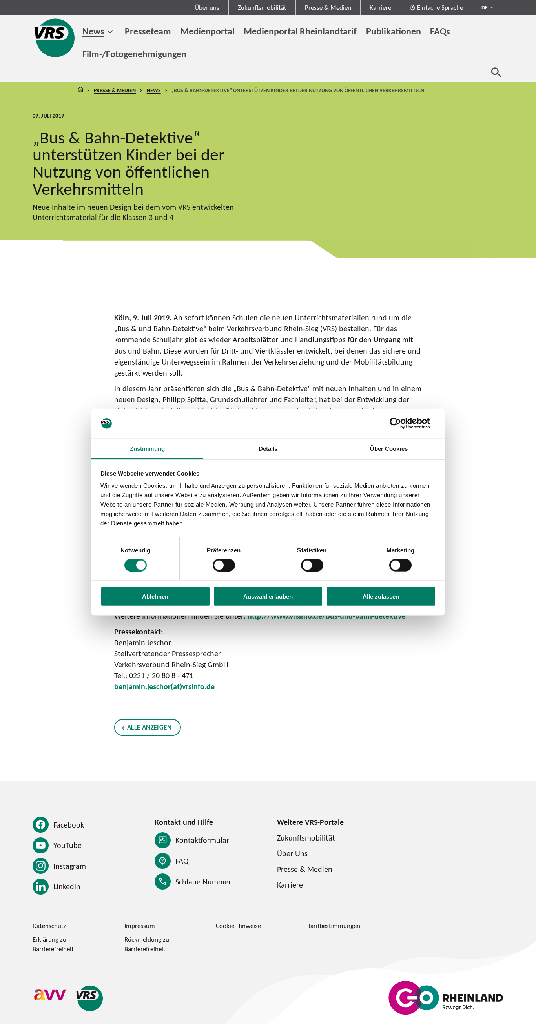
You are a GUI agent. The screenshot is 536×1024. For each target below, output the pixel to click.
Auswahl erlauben (268, 596)
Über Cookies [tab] (389, 448)
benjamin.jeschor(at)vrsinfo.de (164, 686)
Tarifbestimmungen (334, 925)
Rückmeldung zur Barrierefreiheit (147, 944)
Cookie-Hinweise (238, 925)
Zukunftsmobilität (262, 7)
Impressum (139, 925)
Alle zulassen (381, 596)
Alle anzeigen (149, 727)
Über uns (207, 7)
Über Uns (292, 853)
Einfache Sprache (440, 7)
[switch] (224, 565)
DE (484, 7)
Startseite (80, 90)
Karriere (380, 7)
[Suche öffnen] (496, 72)
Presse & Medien (328, 7)
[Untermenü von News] (110, 32)
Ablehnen (155, 596)
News (93, 31)
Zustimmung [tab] (147, 448)
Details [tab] (268, 448)
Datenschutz (49, 925)
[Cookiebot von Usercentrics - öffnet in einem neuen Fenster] (401, 423)
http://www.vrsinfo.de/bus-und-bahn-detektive (326, 616)
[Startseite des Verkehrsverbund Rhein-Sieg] (55, 37)
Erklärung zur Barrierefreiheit (53, 944)
